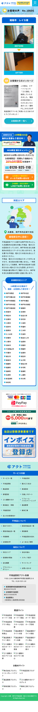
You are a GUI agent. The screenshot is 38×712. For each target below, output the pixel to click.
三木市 (23, 330)
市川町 (23, 378)
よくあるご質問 (27, 542)
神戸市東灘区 (25, 297)
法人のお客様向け (9, 516)
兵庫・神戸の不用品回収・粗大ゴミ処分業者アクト (23, 696)
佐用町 (8, 375)
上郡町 (23, 375)
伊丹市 (23, 319)
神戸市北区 (25, 293)
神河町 (8, 382)
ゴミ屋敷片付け (8, 500)
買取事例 (25, 531)
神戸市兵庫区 (25, 304)
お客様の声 (7, 542)
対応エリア (7, 552)
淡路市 (23, 345)
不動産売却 (7, 510)
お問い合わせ (26, 568)
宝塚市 (8, 319)
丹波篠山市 (10, 349)
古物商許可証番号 (12, 592)
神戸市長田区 (11, 308)
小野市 (8, 341)
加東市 (23, 353)
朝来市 (8, 360)
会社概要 (6, 563)
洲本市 (8, 345)
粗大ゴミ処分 (26, 484)
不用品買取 (7, 484)
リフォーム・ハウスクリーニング (29, 500)
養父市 (8, 356)
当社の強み (26, 552)
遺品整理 (25, 505)
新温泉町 (9, 378)
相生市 (23, 356)
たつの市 (9, 334)
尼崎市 (23, 312)
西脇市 (23, 349)
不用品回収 (26, 478)
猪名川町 (24, 364)
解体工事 (25, 510)
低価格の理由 (7, 557)
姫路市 (23, 308)
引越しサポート (27, 494)
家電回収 (6, 494)
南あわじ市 (25, 338)
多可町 (23, 367)
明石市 (8, 315)
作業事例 (6, 536)
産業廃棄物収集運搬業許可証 (16, 587)
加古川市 (24, 315)
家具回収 (25, 489)
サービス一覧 (7, 478)
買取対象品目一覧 (9, 531)
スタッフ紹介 (26, 557)
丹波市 (23, 334)
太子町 (23, 360)
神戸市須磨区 (11, 301)
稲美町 (8, 367)
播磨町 (8, 364)
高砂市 (8, 327)
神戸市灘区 (25, 301)
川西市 (8, 323)
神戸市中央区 (11, 304)
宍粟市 (8, 353)
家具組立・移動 (8, 505)
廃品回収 (6, 489)
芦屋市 (23, 327)
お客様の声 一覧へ (19, 121)
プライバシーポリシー (7, 568)
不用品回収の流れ (28, 536)
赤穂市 (8, 338)
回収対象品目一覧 (28, 526)
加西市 (23, 341)
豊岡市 (8, 330)
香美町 (23, 371)
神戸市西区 (10, 293)
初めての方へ (7, 526)
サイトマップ (26, 563)
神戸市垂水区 (11, 297)
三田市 (23, 323)
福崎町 (8, 371)
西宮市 (8, 312)
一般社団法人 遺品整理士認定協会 (14, 600)
